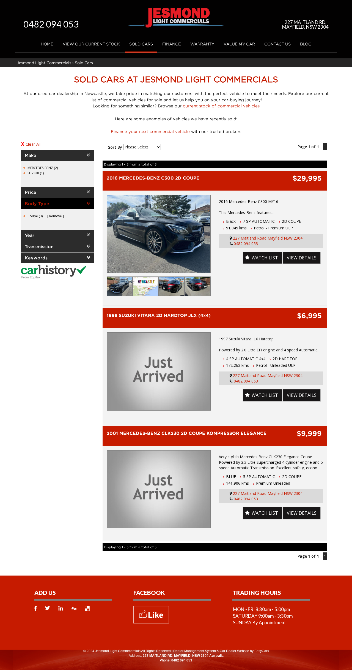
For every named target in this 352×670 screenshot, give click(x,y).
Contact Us (277, 44)
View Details (302, 258)
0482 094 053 (51, 24)
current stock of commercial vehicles (221, 106)
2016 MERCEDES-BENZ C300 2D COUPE (153, 177)
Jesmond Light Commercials (44, 63)
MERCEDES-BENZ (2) (43, 168)
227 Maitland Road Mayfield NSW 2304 (267, 238)
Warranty (202, 44)
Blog (305, 44)
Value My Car (239, 44)
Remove (55, 216)
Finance (171, 44)
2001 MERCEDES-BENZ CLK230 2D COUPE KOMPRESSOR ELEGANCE (186, 433)
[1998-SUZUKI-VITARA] (159, 371)
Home (47, 44)
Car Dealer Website (234, 651)
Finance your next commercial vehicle (150, 131)
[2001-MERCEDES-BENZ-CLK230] (159, 489)
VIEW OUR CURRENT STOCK (91, 44)
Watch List (265, 258)
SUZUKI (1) (36, 173)
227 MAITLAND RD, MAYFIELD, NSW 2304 (305, 24)
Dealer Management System (194, 651)
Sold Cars (141, 44)
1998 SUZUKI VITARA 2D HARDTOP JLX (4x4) (159, 315)
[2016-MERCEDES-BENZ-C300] (159, 234)
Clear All (33, 144)
